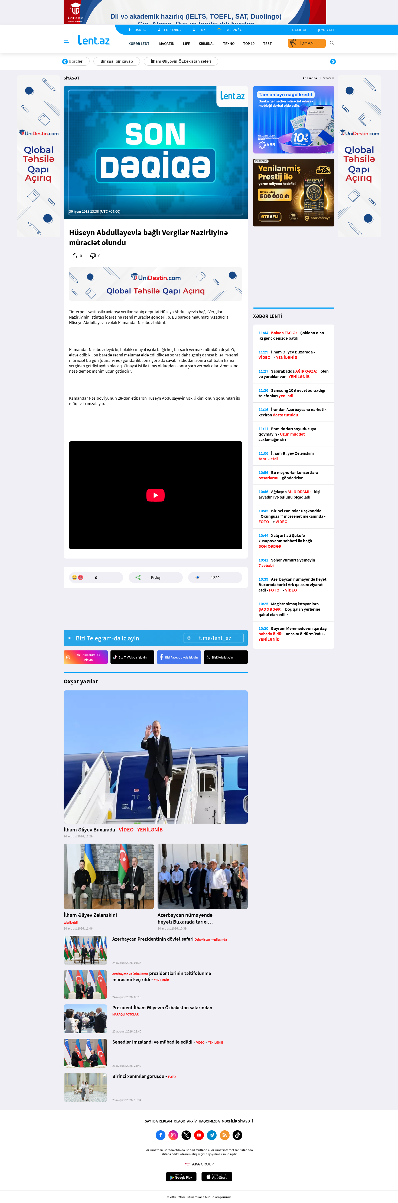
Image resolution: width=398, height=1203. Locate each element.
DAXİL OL (299, 29)
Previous (65, 62)
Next (333, 62)
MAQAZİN (166, 43)
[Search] (332, 42)
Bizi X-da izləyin (222, 657)
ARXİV (192, 1121)
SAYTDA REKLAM (158, 1121)
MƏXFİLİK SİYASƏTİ (237, 1121)
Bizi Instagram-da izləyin (88, 657)
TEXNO (228, 43)
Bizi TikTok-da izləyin (133, 657)
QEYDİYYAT (325, 29)
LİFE (186, 43)
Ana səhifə (310, 78)
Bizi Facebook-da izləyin (181, 657)
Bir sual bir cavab (116, 61)
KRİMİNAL (206, 43)
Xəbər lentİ (140, 43)
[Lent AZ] (94, 40)
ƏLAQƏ (179, 1121)
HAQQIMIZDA (209, 1121)
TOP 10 (249, 43)
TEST (267, 43)
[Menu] (66, 40)
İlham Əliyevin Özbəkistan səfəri (181, 61)
